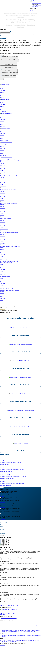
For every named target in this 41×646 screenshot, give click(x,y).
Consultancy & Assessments (14, 625)
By (2, 645)
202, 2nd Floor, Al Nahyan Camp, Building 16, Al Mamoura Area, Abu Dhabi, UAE (14, 640)
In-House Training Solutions (30, 635)
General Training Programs (29, 630)
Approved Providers (25, 625)
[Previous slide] (1, 55)
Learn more (4, 50)
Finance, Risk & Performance (7, 630)
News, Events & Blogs (33, 625)
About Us (4, 625)
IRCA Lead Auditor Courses (10, 631)
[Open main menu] (40, 2)
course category (34, 4)
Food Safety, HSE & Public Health (18, 630)
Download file (2, 309)
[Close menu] (31, 1)
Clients (20, 625)
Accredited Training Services (20, 635)
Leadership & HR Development (20, 631)
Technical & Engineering (30, 631)
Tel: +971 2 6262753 (31, 640)
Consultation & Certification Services (8, 635)
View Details (2, 496)
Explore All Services (4, 454)
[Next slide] (3, 55)
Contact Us (36, 6)
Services (7, 625)
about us (33, 3)
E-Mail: (11, 641)
